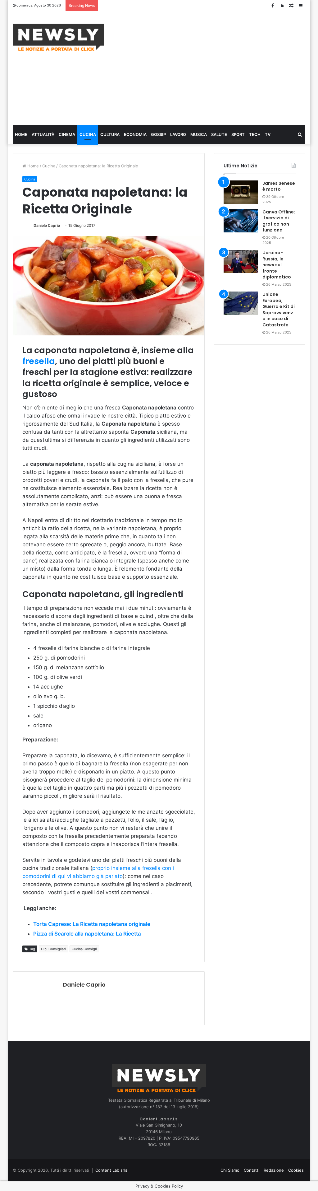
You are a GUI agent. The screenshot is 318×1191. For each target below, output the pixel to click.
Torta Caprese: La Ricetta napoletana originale (91, 924)
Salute (219, 134)
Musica (198, 134)
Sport (238, 134)
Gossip (158, 134)
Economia (135, 134)
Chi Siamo (229, 1170)
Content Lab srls (111, 1170)
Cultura (110, 134)
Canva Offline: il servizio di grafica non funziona (278, 221)
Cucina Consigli (84, 949)
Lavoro (178, 134)
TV (267, 134)
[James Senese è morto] (241, 192)
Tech (255, 134)
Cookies (296, 1170)
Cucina (88, 134)
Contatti (251, 1170)
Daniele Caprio (47, 225)
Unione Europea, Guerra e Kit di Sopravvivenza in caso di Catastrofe (278, 309)
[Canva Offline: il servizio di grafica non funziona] (241, 220)
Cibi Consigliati (53, 949)
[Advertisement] (215, 67)
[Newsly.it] (58, 37)
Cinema (67, 134)
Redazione (274, 1170)
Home (21, 134)
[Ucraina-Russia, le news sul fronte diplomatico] (241, 261)
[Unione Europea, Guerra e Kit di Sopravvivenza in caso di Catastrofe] (241, 303)
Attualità (43, 134)
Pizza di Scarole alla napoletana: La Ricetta (87, 934)
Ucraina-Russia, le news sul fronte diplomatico (276, 265)
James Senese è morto (278, 186)
